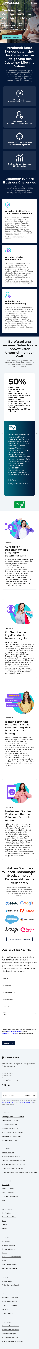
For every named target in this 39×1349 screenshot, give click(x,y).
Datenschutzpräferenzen (10, 1330)
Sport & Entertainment (9, 1264)
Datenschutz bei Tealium (10, 1326)
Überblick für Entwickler (10, 1298)
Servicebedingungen (9, 1334)
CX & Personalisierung (9, 1124)
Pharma (4, 1253)
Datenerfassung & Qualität (11, 1157)
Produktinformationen (9, 1301)
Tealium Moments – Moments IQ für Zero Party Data (19, 1172)
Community (5, 1309)
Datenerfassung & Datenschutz (13, 1132)
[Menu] (35, 3)
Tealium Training (7, 1313)
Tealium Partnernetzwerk (10, 1285)
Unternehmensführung (9, 1217)
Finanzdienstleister (8, 1245)
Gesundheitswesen (8, 1249)
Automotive (6, 1241)
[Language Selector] (32, 3)
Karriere (4, 1225)
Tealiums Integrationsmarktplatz (13, 1168)
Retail (4, 1261)
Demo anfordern (11, 37)
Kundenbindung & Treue (10, 1121)
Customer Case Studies (10, 1196)
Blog (3, 1200)
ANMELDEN (29, 1095)
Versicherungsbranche (9, 1268)
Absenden (8, 1043)
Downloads (5, 1185)
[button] (36, 434)
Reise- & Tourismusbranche (11, 1257)
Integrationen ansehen (19, 939)
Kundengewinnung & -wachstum (13, 1117)
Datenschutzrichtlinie (8, 1033)
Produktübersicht (8, 1153)
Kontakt (4, 1229)
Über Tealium (6, 1213)
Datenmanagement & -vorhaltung (13, 1164)
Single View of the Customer (11, 1136)
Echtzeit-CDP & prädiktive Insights (13, 1160)
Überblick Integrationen (10, 1140)
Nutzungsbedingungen (14, 1031)
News (4, 1221)
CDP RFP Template (8, 1189)
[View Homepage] (10, 3)
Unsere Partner (7, 1281)
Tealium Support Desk (9, 1305)
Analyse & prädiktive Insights (11, 1128)
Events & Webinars (8, 1193)
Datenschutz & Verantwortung (12, 1341)
